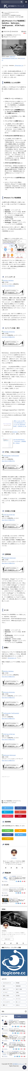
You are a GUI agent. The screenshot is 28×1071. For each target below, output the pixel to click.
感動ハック (5, 1005)
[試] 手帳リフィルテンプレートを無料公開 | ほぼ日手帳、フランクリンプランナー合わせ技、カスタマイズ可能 (17, 1037)
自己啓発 (17, 995)
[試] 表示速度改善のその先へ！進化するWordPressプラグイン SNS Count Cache (17, 1053)
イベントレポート (6, 1001)
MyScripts (12, 331)
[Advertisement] (14, 787)
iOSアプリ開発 (19, 989)
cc (2, 60)
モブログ (13, 37)
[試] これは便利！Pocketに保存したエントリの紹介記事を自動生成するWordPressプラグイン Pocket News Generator (17, 1046)
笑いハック (18, 1001)
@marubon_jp (12, 658)
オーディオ (18, 998)
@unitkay (15, 432)
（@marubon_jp (18, 65)
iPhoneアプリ (7, 37)
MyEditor (11, 280)
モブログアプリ (16, 35)
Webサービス (5, 989)
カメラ (4, 998)
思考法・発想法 (6, 995)
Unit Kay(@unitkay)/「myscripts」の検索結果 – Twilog (19, 441)
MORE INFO (7, 939)
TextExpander (15, 455)
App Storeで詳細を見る (8, 286)
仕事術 (17, 992)
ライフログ (5, 992)
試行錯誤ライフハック (19, 1064)
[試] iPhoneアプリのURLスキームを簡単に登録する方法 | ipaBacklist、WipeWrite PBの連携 (17, 900)
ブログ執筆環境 (7, 35)
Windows (18, 986)
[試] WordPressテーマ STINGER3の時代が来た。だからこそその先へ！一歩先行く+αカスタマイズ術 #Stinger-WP (17, 1023)
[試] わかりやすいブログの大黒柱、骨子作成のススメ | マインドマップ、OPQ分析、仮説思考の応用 (17, 890)
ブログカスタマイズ (7, 982)
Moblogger (12, 558)
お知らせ (17, 1005)
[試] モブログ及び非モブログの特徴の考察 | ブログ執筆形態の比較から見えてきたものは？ (17, 878)
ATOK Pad (12, 514)
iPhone (17, 982)
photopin (22, 58)
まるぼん (14, 858)
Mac (4, 986)
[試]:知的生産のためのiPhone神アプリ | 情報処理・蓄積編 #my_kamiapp (17, 1031)
